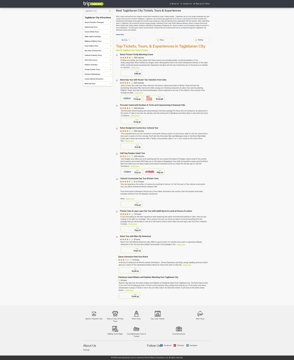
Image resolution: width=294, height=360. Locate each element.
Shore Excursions (91, 60)
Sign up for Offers (202, 4)
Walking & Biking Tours (93, 41)
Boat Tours (136, 319)
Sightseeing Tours (91, 27)
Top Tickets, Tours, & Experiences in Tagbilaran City (160, 46)
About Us (175, 4)
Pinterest (180, 345)
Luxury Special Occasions (94, 79)
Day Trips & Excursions (93, 50)
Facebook (167, 345)
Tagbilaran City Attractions (98, 18)
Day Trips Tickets (157, 319)
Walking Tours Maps (115, 334)
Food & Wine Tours (91, 46)
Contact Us (187, 4)
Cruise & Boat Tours (92, 32)
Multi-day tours (90, 83)
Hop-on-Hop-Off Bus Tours (115, 320)
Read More (120, 34)
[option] (131, 73)
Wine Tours (200, 319)
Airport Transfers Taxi (94, 319)
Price (162, 40)
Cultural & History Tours (93, 55)
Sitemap (86, 350)
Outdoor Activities (91, 65)
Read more (135, 67)
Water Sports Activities (93, 36)
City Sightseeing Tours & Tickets (136, 335)
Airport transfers (178, 25)
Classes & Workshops (92, 74)
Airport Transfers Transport (94, 22)
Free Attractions (179, 334)
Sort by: (125, 40)
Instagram (193, 345)
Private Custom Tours (92, 69)
